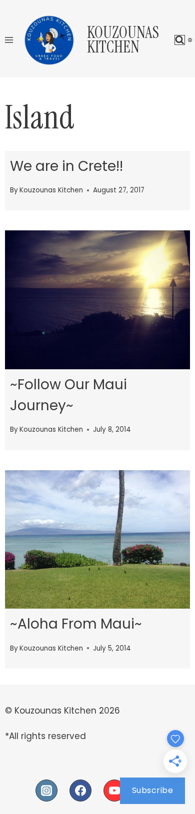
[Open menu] (9, 39)
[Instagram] (47, 791)
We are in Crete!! (66, 166)
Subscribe (153, 790)
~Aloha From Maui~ (76, 624)
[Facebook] (81, 791)
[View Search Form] (179, 40)
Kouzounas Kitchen (51, 190)
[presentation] (97, 299)
